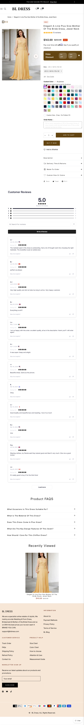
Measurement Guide (37, 659)
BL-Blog (47, 632)
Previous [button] (6, 56)
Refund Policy (7, 655)
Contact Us (6, 659)
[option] (21, 54)
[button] (52, 32)
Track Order (6, 643)
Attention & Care (36, 655)
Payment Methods (50, 620)
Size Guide (50, 76)
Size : (53, 67)
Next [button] (36, 56)
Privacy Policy (49, 624)
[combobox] (74, 224)
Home (9, 17)
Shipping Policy (8, 651)
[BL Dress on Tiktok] (11, 691)
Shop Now (53, 2)
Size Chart (34, 643)
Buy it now (52, 143)
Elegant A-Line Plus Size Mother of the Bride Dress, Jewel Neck (42, 595)
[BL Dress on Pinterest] (3, 691)
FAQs (4, 647)
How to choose (35, 651)
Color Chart (34, 647)
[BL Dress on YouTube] (7, 691)
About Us (47, 616)
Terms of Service (50, 628)
